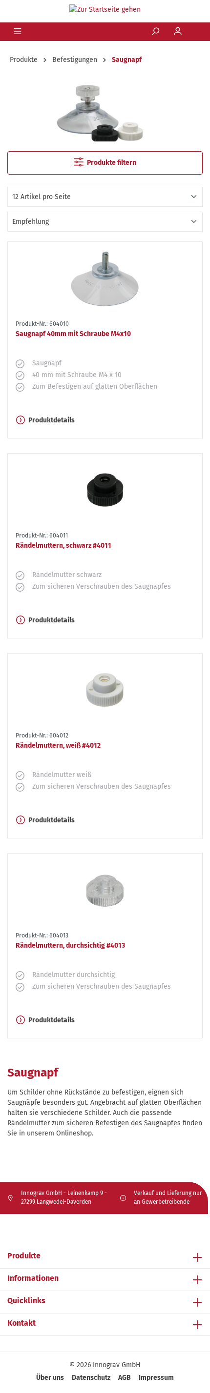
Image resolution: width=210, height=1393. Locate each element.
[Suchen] (156, 31)
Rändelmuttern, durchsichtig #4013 (70, 945)
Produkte (24, 1255)
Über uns (50, 1377)
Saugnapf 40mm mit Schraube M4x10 (73, 334)
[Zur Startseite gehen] (105, 9)
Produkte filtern (110, 163)
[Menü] (18, 31)
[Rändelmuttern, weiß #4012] (105, 691)
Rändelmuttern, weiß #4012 (58, 745)
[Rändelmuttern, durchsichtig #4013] (105, 891)
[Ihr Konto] (179, 31)
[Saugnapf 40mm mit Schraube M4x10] (105, 279)
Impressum (156, 1377)
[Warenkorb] (196, 32)
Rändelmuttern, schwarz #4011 (63, 545)
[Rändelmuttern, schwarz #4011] (105, 491)
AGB (124, 1377)
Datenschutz (91, 1377)
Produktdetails (51, 420)
